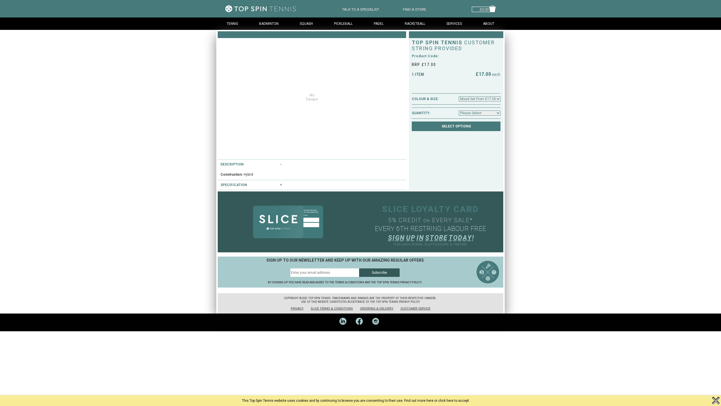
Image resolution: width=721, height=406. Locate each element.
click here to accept (453, 401)
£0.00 (484, 9)
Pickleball (343, 24)
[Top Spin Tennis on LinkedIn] (345, 329)
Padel (379, 24)
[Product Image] (312, 96)
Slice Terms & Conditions (332, 308)
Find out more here (418, 401)
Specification (234, 185)
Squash (306, 24)
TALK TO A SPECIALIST (360, 9)
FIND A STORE (414, 9)
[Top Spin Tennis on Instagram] (377, 329)
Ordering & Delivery (376, 308)
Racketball (415, 24)
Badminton (269, 24)
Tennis (232, 24)
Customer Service (415, 308)
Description (232, 164)
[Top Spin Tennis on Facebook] (361, 329)
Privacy (297, 308)
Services (454, 24)
